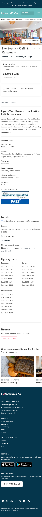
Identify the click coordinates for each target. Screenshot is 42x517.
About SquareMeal (7, 421)
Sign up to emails (12, 484)
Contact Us (4, 424)
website (13, 78)
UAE (2, 446)
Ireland (3, 441)
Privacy (3, 432)
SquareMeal (9, 13)
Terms (3, 430)
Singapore (4, 443)
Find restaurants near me (9, 410)
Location (14, 102)
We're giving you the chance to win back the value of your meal (21, 4)
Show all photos (31, 41)
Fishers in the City (9, 382)
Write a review (9, 339)
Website (5, 56)
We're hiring (5, 427)
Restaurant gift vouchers (9, 405)
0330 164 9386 (9, 236)
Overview (4, 102)
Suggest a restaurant (8, 413)
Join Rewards (27, 13)
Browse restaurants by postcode (12, 407)
